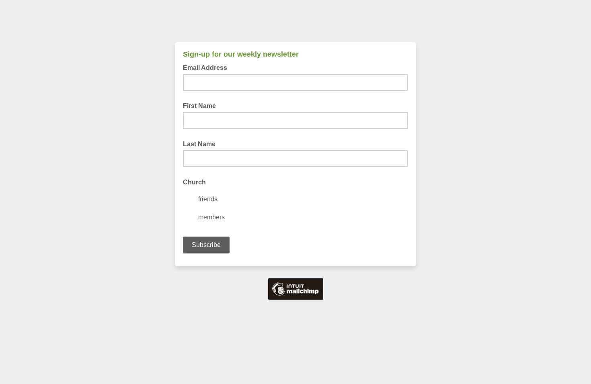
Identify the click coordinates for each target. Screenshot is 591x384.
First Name (199, 105)
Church (194, 182)
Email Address (207, 67)
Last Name (199, 144)
